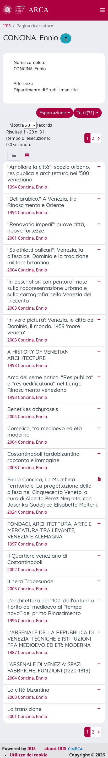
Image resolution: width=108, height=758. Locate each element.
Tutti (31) (86, 113)
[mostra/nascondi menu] (102, 10)
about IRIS (55, 748)
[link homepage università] (77, 10)
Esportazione (53, 113)
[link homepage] (29, 10)
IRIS (7, 26)
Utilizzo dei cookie (28, 755)
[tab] (13, 155)
